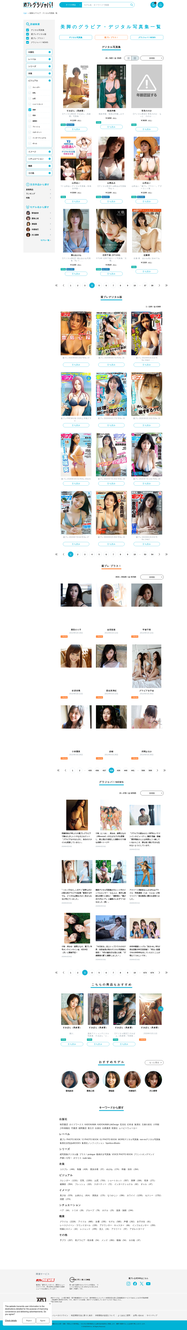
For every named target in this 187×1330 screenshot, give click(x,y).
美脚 (34, 110)
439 (118, 770)
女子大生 (144, 1221)
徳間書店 (82, 1128)
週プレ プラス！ (38, 38)
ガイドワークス (76, 1124)
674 (152, 973)
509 (150, 770)
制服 (83, 1169)
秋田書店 (64, 1124)
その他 (31, 173)
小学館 (156, 1124)
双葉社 (115, 1128)
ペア (65, 1210)
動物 (122, 1240)
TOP (25, 13)
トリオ (78, 1210)
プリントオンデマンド (144, 1154)
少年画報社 (65, 1128)
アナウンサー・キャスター (115, 1225)
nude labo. (87, 1158)
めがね (113, 1169)
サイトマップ (152, 1315)
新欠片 (91, 1128)
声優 (130, 1221)
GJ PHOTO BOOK (108, 1139)
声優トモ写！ (66, 1158)
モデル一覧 (45, 240)
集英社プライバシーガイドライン (54, 1315)
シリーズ (32, 66)
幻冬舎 (130, 1124)
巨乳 (34, 93)
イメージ (32, 152)
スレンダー (36, 87)
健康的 (35, 121)
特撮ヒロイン (69, 1229)
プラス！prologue (87, 1154)
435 (90, 770)
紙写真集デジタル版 (69, 1154)
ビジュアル (33, 80)
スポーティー (37, 132)
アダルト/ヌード (137, 1229)
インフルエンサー (144, 1225)
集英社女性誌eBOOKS (70, 1143)
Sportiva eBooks (112, 1143)
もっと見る (154, 1062)
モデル (116, 1221)
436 (97, 770)
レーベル (32, 59)
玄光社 (123, 1124)
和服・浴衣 (131, 1169)
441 (132, 770)
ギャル (35, 143)
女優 (101, 1221)
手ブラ (67, 1240)
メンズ (108, 1240)
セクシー (153, 1195)
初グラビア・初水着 (87, 1240)
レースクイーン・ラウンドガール (79, 1225)
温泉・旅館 (125, 1210)
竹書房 (74, 1128)
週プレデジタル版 (38, 34)
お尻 (34, 98)
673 (145, 973)
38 (152, 285)
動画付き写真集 (103, 1154)
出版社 (31, 52)
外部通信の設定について (105, 1315)
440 (125, 770)
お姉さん (83, 1195)
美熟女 (99, 1195)
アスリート (120, 1229)
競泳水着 (97, 1169)
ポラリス (77, 1158)
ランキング (30, 194)
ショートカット (38, 104)
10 (135, 285)
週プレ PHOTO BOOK (70, 1139)
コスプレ (68, 1169)
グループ (93, 1210)
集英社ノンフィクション (93, 1143)
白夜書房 (106, 1128)
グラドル (68, 1221)
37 (145, 285)
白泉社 (98, 1128)
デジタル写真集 (37, 30)
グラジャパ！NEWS (39, 42)
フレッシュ (36, 126)
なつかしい (116, 1195)
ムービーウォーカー (128, 1128)
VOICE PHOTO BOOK (122, 1154)
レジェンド (89, 1229)
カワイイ (135, 1195)
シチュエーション (36, 159)
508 (143, 770)
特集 (28, 198)
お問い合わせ (138, 1315)
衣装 (30, 73)
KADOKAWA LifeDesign (108, 1124)
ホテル (108, 1210)
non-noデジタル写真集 (150, 1139)
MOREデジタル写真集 (128, 1139)
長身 (34, 115)
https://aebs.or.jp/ (56, 1301)
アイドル (86, 1221)
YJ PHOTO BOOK (90, 1139)
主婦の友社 (147, 1124)
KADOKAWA (90, 1124)
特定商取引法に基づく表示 (81, 1315)
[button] (161, 1009)
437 (104, 770)
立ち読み (76, 129)
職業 (30, 166)
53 (145, 554)
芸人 (104, 1229)
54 (152, 554)
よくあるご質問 (124, 1315)
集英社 (137, 1124)
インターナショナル (39, 138)
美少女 (67, 1195)
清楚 (66, 1199)
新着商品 (29, 190)
